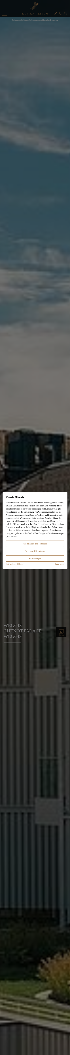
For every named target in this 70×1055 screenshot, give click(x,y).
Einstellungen (35, 558)
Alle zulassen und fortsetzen (35, 544)
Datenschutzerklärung (14, 564)
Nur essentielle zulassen (35, 551)
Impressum (59, 564)
